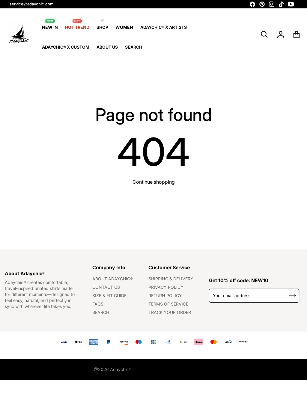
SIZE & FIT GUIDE (109, 295)
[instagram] (272, 4)
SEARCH (100, 312)
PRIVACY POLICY (165, 287)
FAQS (97, 303)
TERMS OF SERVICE (168, 303)
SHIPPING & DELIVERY (170, 278)
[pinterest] (262, 4)
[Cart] (296, 34)
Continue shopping (154, 182)
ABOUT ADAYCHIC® (112, 278)
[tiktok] (281, 4)
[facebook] (252, 4)
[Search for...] (264, 34)
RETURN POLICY (165, 295)
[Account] (281, 34)
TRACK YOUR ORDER (169, 312)
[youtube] (291, 4)
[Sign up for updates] (292, 295)
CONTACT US (106, 287)
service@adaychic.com (32, 4)
